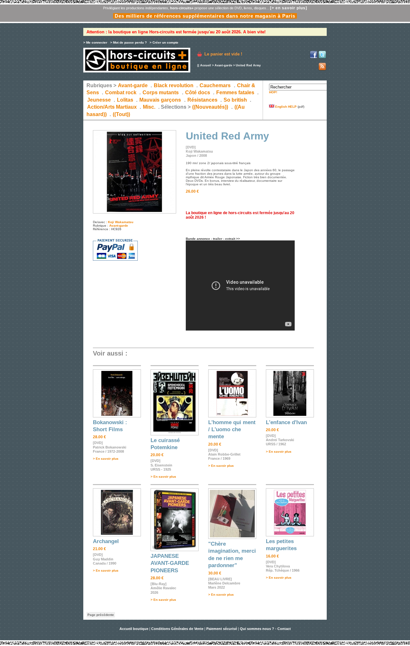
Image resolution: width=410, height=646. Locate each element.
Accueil (205, 65)
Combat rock (120, 92)
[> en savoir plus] (288, 8)
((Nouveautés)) (210, 107)
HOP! (273, 92)
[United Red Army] (134, 212)
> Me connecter (95, 42)
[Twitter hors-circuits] (322, 57)
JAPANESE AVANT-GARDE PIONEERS (170, 563)
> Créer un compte (164, 42)
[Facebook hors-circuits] (313, 57)
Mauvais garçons (160, 100)
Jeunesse (99, 100)
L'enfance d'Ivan (286, 422)
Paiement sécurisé (221, 629)
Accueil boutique (134, 629)
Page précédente (100, 615)
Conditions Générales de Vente (177, 629)
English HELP (285, 106)
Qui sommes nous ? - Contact (265, 629)
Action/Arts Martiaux (112, 107)
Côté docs (197, 92)
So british (235, 100)
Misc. (149, 107)
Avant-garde (223, 65)
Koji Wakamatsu (120, 222)
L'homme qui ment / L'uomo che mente (232, 429)
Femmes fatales (235, 92)
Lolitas (125, 100)
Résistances (202, 100)
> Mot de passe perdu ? (128, 42)
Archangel (106, 541)
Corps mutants (161, 92)
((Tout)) (121, 114)
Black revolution (173, 85)
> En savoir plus (106, 458)
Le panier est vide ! (223, 54)
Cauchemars (215, 85)
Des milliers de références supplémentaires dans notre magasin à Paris (205, 16)
